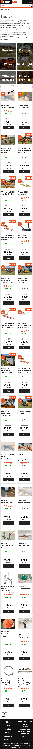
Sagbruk (7, 9)
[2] (4, 712)
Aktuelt (8, 725)
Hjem (8, 722)
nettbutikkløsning (20, 745)
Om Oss (8, 729)
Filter (16, 86)
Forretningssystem (8, 745)
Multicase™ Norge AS (16, 747)
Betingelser (8, 740)
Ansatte (8, 733)
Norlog (2, 9)
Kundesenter (8, 736)
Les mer (2, 42)
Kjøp (8, 128)
